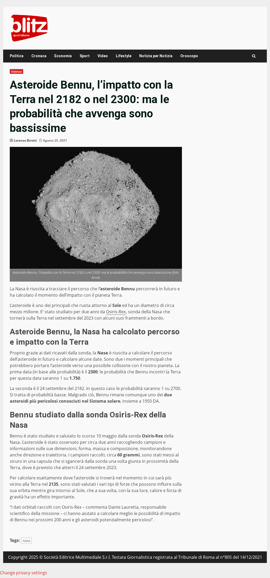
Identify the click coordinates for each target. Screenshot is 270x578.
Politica (16, 56)
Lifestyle (123, 56)
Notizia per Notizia (155, 56)
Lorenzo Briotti (25, 140)
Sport (85, 56)
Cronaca (38, 56)
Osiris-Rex (116, 312)
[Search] (253, 56)
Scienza (16, 71)
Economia (63, 56)
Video (103, 56)
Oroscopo (189, 56)
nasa (26, 540)
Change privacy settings (23, 573)
